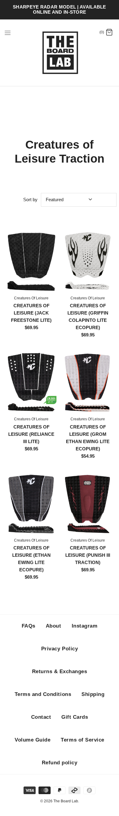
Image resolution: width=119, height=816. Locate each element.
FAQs (28, 626)
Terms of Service (82, 740)
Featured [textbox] (54, 199)
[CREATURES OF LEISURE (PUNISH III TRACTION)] (88, 503)
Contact (41, 717)
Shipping (92, 694)
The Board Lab (65, 801)
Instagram (85, 626)
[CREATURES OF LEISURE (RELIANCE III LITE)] (31, 382)
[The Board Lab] (59, 53)
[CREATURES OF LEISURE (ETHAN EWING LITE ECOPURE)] (31, 503)
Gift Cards (74, 717)
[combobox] (79, 200)
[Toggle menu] (7, 32)
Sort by (30, 199)
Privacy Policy (59, 649)
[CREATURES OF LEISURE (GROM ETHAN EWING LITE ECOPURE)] (88, 382)
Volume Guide (32, 740)
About (53, 626)
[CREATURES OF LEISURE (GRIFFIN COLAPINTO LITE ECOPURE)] (88, 260)
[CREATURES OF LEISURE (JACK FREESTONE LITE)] (31, 260)
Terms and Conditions (43, 694)
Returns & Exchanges (59, 671)
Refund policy (60, 763)
